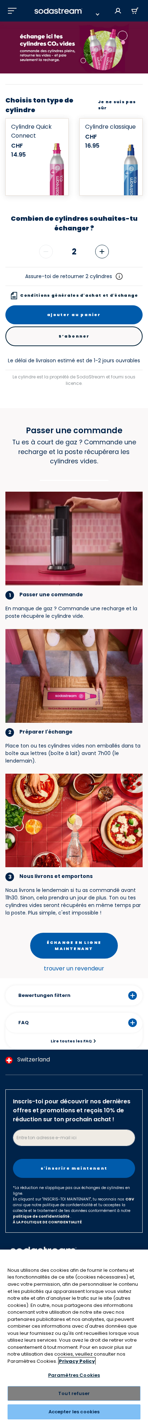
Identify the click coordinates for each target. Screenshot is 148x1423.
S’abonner (74, 336)
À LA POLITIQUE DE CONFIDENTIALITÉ (47, 1222)
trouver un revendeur (74, 968)
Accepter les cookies (74, 1411)
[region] (74, 1336)
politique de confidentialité (41, 1216)
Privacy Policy (77, 1361)
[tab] (74, 479)
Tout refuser (74, 1393)
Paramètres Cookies (74, 1375)
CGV (129, 1199)
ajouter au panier (74, 314)
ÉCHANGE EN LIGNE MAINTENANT (74, 945)
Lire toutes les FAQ (71, 1041)
